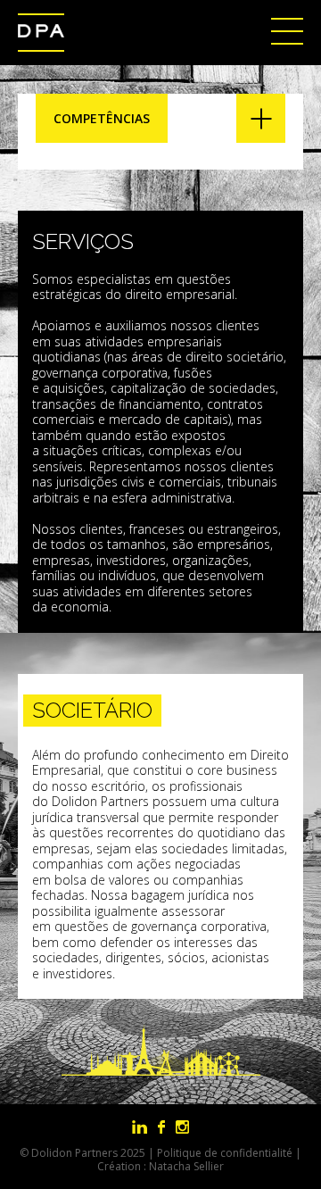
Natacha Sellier (186, 1166)
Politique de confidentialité (224, 1152)
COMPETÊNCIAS (102, 118)
